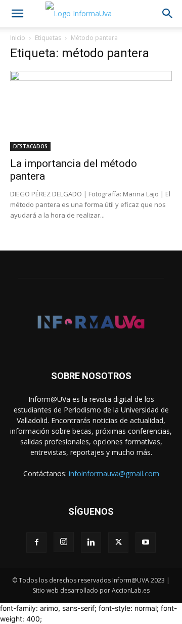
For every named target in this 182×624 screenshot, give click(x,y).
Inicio (17, 37)
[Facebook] (36, 542)
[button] (17, 13)
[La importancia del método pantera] (91, 111)
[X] (118, 542)
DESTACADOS (30, 146)
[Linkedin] (91, 542)
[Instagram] (64, 542)
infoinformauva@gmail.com (114, 473)
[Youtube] (145, 542)
